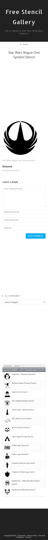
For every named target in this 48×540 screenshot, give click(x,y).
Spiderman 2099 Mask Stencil (23, 489)
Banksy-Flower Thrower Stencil (24, 383)
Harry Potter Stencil (19, 392)
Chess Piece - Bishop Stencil (22, 409)
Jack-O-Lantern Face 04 (21, 427)
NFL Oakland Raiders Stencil (23, 401)
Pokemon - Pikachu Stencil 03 (23, 374)
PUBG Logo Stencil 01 (20, 454)
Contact (28, 537)
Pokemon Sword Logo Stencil (23, 463)
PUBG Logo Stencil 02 (20, 445)
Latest (17, 366)
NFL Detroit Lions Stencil (21, 418)
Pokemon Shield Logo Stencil (23, 472)
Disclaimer (22, 535)
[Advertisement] (24, 94)
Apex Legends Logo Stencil (22, 436)
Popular (8, 366)
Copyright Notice (10, 535)
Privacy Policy (32, 535)
